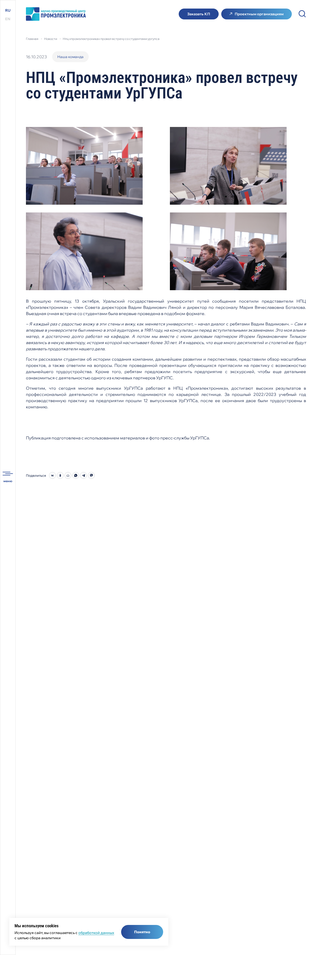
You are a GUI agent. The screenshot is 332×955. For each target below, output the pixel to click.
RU (7, 10)
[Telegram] (83, 475)
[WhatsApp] (75, 475)
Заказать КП (198, 14)
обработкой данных (96, 932)
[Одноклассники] (60, 475)
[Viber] (91, 475)
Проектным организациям (259, 14)
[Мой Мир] (68, 475)
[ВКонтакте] (52, 475)
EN (7, 19)
